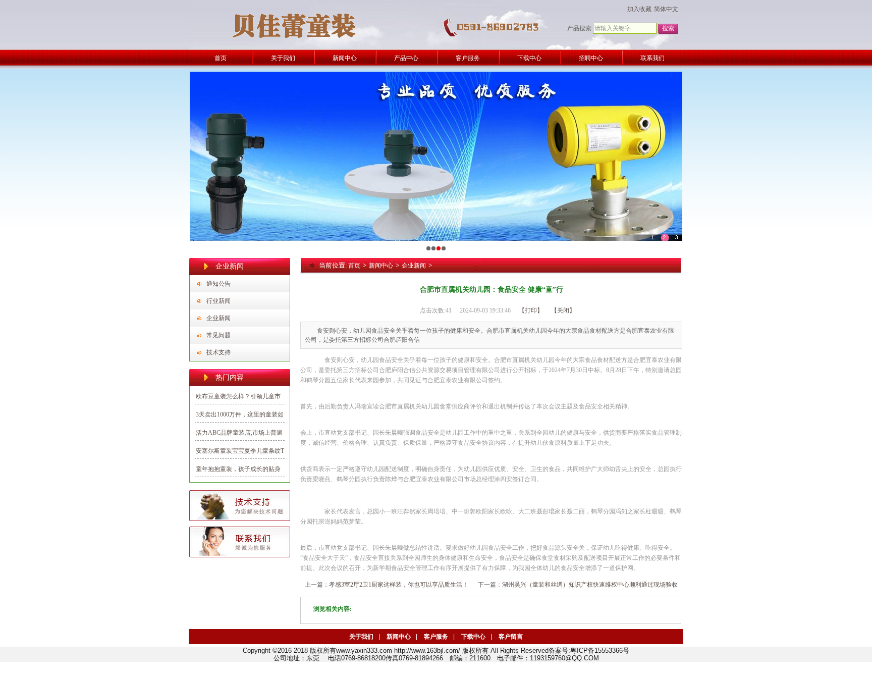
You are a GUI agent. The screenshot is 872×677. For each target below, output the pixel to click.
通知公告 (218, 283)
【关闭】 (563, 310)
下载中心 (473, 636)
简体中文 (666, 9)
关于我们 (361, 636)
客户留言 (511, 636)
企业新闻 (218, 318)
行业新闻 (218, 300)
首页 (354, 265)
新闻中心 (381, 265)
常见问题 (218, 335)
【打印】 (531, 310)
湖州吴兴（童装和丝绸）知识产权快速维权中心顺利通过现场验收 (590, 584)
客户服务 (436, 636)
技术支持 (218, 352)
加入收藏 (639, 9)
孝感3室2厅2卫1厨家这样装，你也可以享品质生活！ (398, 584)
